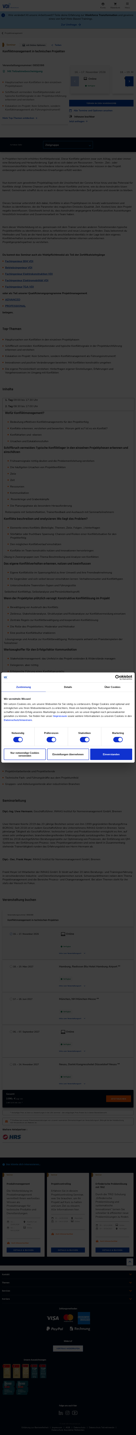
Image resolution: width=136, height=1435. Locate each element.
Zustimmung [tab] (23, 687)
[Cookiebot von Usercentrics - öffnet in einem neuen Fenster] (117, 677)
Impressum (60, 716)
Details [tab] (68, 687)
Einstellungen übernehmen (68, 754)
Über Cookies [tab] (112, 687)
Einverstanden (111, 754)
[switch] (51, 739)
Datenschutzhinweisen (18, 720)
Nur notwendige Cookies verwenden (24, 754)
